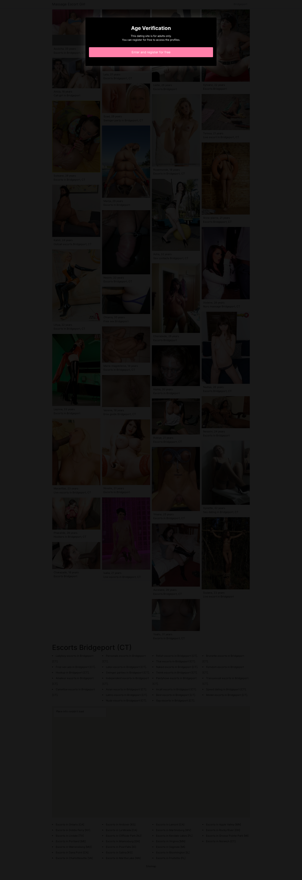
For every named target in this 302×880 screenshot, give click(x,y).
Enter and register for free (151, 52)
